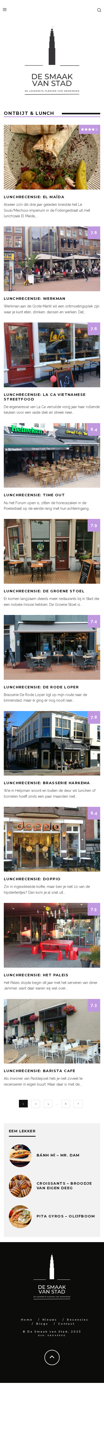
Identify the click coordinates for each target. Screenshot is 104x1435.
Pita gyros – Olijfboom (66, 1216)
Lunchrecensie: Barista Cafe (39, 1071)
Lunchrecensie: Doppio (32, 879)
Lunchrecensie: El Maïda (34, 197)
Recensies (77, 1319)
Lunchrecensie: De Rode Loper (41, 687)
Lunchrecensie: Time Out (34, 495)
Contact (66, 1323)
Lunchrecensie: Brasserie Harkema (47, 783)
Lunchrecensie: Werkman (35, 298)
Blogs (42, 1323)
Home (27, 1319)
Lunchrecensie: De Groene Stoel (44, 591)
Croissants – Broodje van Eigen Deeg (64, 1185)
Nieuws (49, 1319)
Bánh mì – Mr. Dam (58, 1155)
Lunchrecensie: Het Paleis (36, 975)
